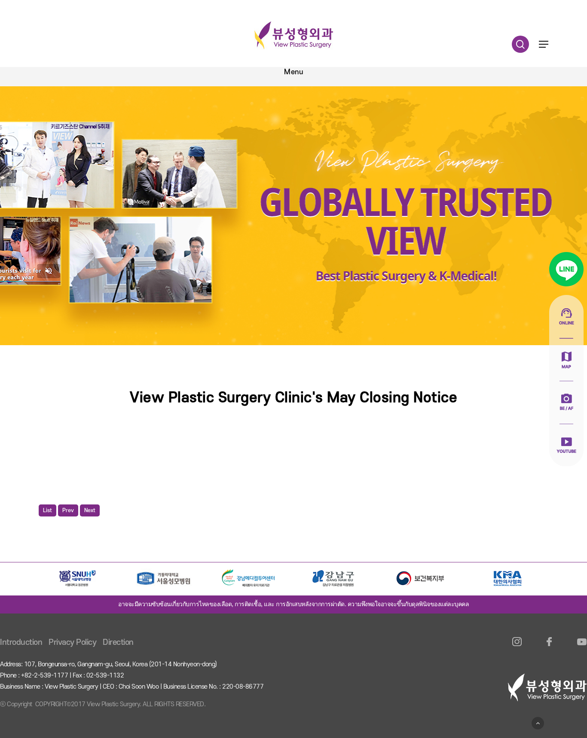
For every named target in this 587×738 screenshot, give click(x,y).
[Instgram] (517, 647)
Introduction (21, 642)
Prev (68, 510)
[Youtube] (581, 647)
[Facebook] (549, 647)
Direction (118, 642)
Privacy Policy (72, 642)
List (47, 510)
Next (89, 510)
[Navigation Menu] (543, 44)
